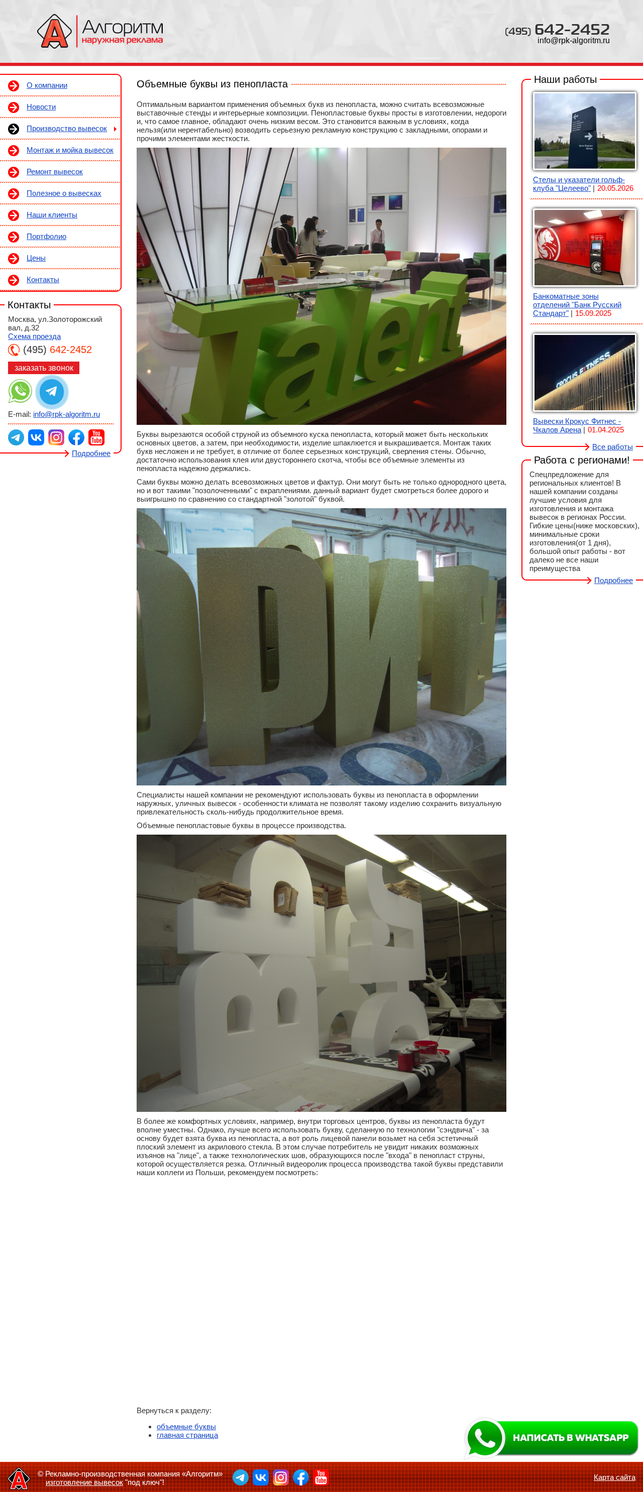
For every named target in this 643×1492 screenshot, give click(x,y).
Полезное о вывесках (64, 193)
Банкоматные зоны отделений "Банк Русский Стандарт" (577, 304)
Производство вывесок (67, 128)
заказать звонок (44, 368)
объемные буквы (186, 1426)
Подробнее (91, 453)
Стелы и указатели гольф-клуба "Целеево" (579, 183)
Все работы (612, 446)
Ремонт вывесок (55, 171)
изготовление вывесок (84, 1482)
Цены (36, 258)
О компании (47, 85)
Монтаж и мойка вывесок (70, 150)
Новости (41, 106)
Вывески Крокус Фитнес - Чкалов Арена (577, 425)
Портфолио (46, 236)
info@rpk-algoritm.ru (574, 40)
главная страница (187, 1435)
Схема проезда (34, 336)
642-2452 (557, 29)
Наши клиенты (52, 214)
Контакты (43, 279)
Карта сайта (614, 1477)
